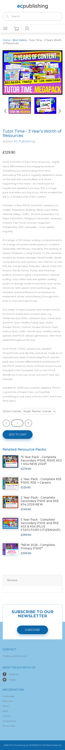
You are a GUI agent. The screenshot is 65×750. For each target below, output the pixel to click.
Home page (8, 696)
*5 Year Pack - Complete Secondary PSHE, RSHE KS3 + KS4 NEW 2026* (41, 460)
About (6, 706)
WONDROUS (35, 745)
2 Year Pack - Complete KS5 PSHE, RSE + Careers (41, 480)
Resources (7, 701)
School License (12, 411)
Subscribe (32, 629)
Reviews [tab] (12, 580)
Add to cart (17, 434)
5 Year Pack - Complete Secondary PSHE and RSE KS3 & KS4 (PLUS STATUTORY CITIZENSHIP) (40, 525)
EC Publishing (24, 141)
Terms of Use (9, 725)
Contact (7, 716)
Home (6, 40)
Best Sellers (19, 40)
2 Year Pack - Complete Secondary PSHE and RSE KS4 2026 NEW (40, 501)
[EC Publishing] (32, 5)
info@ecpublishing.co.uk (15, 656)
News (5, 711)
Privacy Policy (9, 721)
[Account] (27, 28)
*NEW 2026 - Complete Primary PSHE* (38, 546)
